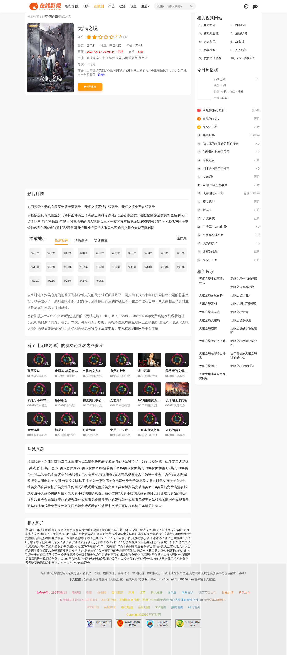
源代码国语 (176, 221)
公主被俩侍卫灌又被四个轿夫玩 (75, 554)
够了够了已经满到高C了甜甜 (140, 538)
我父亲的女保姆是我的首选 (184, 371)
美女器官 (37, 487)
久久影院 (210, 41)
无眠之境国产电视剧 (243, 303)
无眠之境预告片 (240, 295)
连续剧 (99, 6)
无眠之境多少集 (240, 320)
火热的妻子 (173, 430)
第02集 (51, 253)
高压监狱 (33, 371)
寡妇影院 (46, 530)
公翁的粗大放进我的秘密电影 (166, 558)
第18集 (148, 266)
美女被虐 (138, 487)
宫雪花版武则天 (177, 546)
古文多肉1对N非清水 (156, 530)
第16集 (116, 266)
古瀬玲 (54, 534)
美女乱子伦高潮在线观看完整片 (81, 487)
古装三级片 (124, 530)
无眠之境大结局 (209, 320)
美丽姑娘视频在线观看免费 (125, 499)
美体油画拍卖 (54, 462)
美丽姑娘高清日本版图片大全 (140, 506)
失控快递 (34, 215)
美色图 (49, 474)
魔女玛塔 (33, 430)
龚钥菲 (145, 546)
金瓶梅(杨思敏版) (67, 371)
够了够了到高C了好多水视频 (118, 542)
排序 (183, 238)
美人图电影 (42, 480)
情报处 (85, 228)
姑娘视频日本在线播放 (73, 534)
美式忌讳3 (37, 468)
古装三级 (137, 530)
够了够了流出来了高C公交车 (81, 542)
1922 (63, 228)
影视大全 (210, 50)
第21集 (35, 280)
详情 (101, 74)
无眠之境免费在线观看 (138, 207)
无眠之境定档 (208, 303)
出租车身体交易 (149, 430)
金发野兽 (137, 215)
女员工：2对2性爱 (123, 430)
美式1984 (177, 468)
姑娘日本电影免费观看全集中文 (108, 534)
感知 (151, 221)
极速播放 (101, 240)
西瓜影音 (241, 25)
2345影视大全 (246, 58)
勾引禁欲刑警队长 (51, 546)
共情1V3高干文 (99, 546)
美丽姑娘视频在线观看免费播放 (81, 499)
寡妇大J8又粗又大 (63, 530)
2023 (138, 45)
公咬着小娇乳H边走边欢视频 (90, 558)
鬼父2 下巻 (228, 259)
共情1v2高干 (117, 546)
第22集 (51, 280)
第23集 (68, 280)
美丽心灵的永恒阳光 (56, 493)
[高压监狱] (204, 88)
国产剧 (53, 16)
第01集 (35, 253)
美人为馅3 (165, 474)
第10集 (181, 253)
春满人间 (66, 221)
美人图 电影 (59, 480)
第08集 (148, 253)
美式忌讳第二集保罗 (160, 462)
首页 (45, 16)
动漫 (122, 6)
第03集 (68, 253)
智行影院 (72, 6)
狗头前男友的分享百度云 (153, 542)
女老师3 (115, 400)
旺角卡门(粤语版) (47, 221)
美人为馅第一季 (146, 474)
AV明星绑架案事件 (151, 400)
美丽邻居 (160, 493)
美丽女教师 (145, 493)
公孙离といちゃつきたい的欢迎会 (68, 562)
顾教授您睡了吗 (85, 530)
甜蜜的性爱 (228, 251)
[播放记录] (246, 6)
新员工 (59, 430)
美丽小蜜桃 (128, 493)
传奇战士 (91, 215)
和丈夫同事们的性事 (97, 400)
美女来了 (111, 487)
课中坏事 (144, 371)
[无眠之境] (50, 57)
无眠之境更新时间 (242, 365)
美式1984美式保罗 (123, 468)
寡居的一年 (32, 530)
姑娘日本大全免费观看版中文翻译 (151, 534)
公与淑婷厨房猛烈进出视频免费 (116, 554)
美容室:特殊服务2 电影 (71, 474)
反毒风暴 (47, 215)
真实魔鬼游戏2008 (134, 221)
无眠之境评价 (239, 312)
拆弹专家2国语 (109, 215)
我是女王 (100, 221)
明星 (133, 6)
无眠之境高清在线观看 (101, 207)
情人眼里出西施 (109, 228)
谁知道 (54, 228)
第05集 (100, 253)
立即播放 (91, 86)
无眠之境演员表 (209, 312)
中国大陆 (115, 45)
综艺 (111, 6)
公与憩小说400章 (60, 558)
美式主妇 (138, 462)
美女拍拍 (51, 487)
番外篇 (100, 280)
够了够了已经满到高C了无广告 (101, 538)
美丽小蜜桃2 (110, 493)
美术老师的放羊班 (118, 462)
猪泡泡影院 (211, 33)
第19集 (165, 266)
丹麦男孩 (89, 430)
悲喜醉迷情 (146, 228)
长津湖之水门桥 (176, 400)
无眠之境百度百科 (211, 295)
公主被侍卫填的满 (43, 554)
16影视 (239, 41)
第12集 (51, 266)
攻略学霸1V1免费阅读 (48, 550)
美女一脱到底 (99, 480)
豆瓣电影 (108, 328)
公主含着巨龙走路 (151, 550)
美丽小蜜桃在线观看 (86, 493)
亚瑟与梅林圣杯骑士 (69, 215)
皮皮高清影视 (212, 58)
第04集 (84, 253)
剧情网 (137, 328)
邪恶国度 (73, 228)
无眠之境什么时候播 (243, 278)
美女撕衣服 (150, 480)
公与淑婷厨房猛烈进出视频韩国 (157, 554)
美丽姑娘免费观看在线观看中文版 (93, 506)
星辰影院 (241, 33)
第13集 (68, 266)
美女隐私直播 (78, 480)
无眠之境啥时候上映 (212, 341)
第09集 (165, 253)
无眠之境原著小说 (242, 287)
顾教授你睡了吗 (106, 530)
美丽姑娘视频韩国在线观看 (165, 499)
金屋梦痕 (177, 215)
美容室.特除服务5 (101, 474)
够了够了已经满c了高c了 (46, 542)
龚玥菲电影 (133, 546)
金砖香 (125, 215)
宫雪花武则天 (158, 546)
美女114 (151, 487)
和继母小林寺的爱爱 (41, 400)
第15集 (100, 266)
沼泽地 (44, 228)
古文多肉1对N (40, 534)
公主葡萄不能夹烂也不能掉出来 (119, 550)
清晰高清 (81, 240)
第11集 (35, 266)
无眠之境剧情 (208, 328)
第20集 (181, 266)
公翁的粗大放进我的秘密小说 (128, 558)
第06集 (116, 253)
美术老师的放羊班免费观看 (84, 462)
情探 (94, 228)
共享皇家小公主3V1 (76, 546)
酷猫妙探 (150, 215)
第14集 (84, 266)
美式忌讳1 (52, 468)
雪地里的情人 (83, 221)
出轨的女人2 (91, 371)
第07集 (132, 253)
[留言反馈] (255, 6)
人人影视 (241, 50)
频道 (144, 6)
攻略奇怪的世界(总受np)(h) (81, 550)
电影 (86, 6)
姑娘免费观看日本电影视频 (63, 538)
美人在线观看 (124, 474)
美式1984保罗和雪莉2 (153, 468)
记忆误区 (161, 221)
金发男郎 (163, 215)
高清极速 (61, 240)
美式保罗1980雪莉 (96, 468)
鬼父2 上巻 (117, 371)
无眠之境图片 (208, 365)
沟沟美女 (34, 546)
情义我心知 (129, 228)
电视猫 (123, 328)
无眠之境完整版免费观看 (62, 207)
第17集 (132, 266)
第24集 (84, 280)
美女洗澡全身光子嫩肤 (125, 480)
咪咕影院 (210, 25)
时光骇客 (113, 221)
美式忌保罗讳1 (71, 468)
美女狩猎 (166, 480)
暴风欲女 (61, 400)
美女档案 (125, 487)
